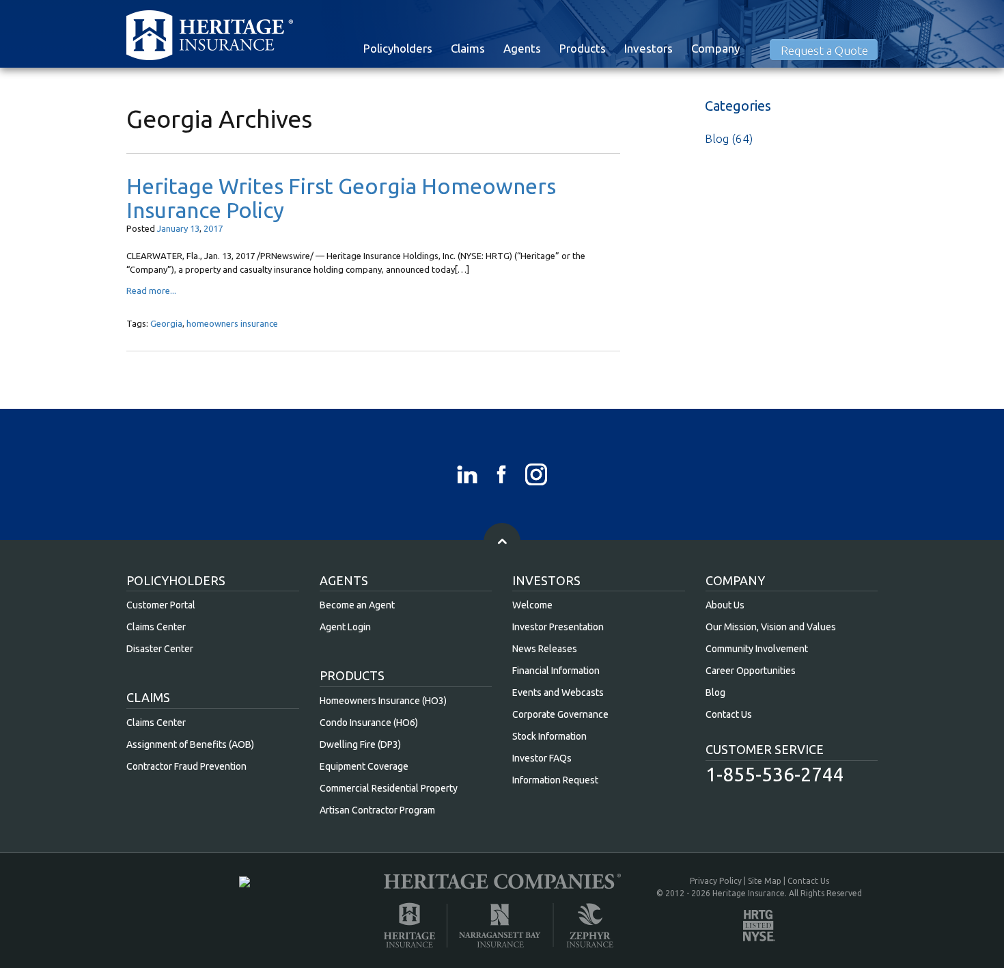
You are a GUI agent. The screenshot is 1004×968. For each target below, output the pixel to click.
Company (715, 48)
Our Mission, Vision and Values (771, 626)
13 (194, 228)
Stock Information (549, 736)
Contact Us (729, 714)
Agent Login (345, 626)
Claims (468, 48)
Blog (717, 138)
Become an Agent (357, 605)
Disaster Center (159, 648)
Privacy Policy (716, 880)
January (172, 228)
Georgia (166, 323)
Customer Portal (160, 605)
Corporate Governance (560, 714)
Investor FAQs (542, 758)
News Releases (544, 648)
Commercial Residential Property (389, 788)
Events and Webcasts (558, 692)
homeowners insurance (232, 323)
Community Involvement (757, 648)
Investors (648, 48)
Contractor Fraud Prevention (186, 766)
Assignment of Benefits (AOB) (190, 744)
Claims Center (156, 626)
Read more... (151, 290)
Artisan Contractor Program (377, 810)
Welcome (532, 605)
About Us (725, 605)
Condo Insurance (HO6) (369, 722)
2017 (213, 228)
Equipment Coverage (364, 766)
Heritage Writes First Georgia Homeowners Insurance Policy (341, 198)
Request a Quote (824, 50)
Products (582, 48)
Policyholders (397, 48)
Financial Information (556, 670)
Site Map (764, 880)
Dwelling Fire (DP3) (360, 744)
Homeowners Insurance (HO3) (383, 700)
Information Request (555, 780)
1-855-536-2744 (775, 774)
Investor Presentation (558, 626)
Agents (522, 48)
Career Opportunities (751, 670)
